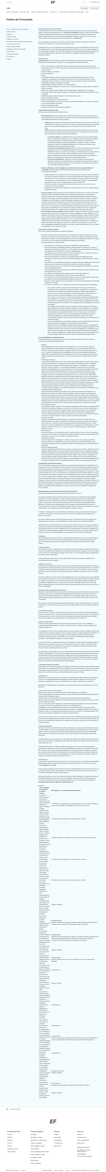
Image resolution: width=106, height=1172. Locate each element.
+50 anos (9, 1146)
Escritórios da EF (81, 1137)
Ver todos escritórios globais (84, 1156)
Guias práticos (57, 1146)
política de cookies (68, 146)
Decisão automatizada (12, 54)
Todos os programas (36, 1163)
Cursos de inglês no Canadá (37, 1146)
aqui (59, 49)
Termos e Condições (58, 1170)
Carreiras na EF (81, 1143)
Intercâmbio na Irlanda (36, 1157)
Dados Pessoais (11, 31)
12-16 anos (9, 1134)
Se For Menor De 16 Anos (13, 44)
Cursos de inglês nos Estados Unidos (40, 1151)
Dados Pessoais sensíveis (13, 46)
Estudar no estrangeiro (36, 1143)
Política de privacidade (47, 1170)
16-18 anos (10, 1137)
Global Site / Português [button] (13, 1170)
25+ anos (9, 1143)
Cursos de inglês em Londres (38, 1154)
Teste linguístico (58, 1140)
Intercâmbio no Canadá (36, 1137)
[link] (8, 8)
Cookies (67, 1170)
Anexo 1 (10, 59)
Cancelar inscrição (11, 36)
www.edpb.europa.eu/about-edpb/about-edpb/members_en (55, 782)
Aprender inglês (34, 1160)
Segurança (9, 34)
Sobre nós (79, 1134)
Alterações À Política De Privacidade (16, 49)
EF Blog (56, 1134)
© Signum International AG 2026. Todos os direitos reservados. (86, 1170)
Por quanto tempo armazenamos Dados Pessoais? (19, 41)
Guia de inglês (57, 1137)
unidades (45, 765)
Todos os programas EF (83, 1140)
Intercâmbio (34, 1134)
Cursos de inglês (35, 1148)
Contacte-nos (11, 56)
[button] (9, 2)
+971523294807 (81, 1154)
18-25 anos (10, 1140)
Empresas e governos (12, 1148)
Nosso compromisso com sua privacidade (17, 29)
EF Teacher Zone (58, 1143)
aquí (62, 770)
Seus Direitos (11, 51)
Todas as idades (11, 1151)
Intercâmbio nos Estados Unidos (39, 1140)
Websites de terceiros (12, 39)
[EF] (53, 2)
